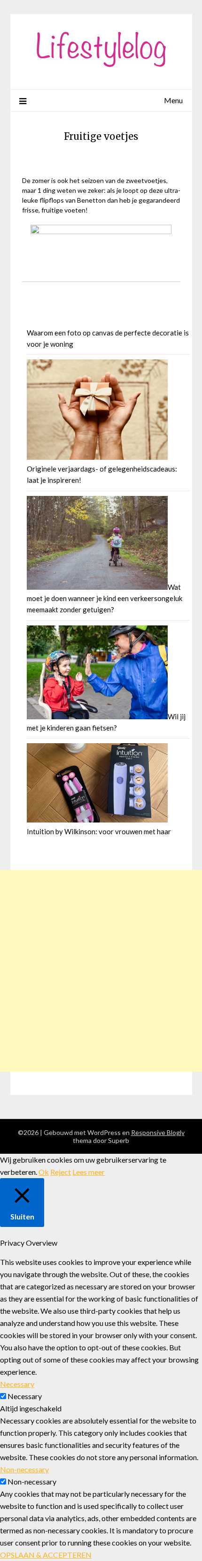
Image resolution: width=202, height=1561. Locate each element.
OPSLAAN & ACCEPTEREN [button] (46, 1554)
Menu (173, 100)
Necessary (25, 1396)
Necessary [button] (17, 1383)
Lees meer (88, 1171)
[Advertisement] (101, 971)
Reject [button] (60, 1171)
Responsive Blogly (158, 1132)
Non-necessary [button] (24, 1469)
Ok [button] (44, 1171)
